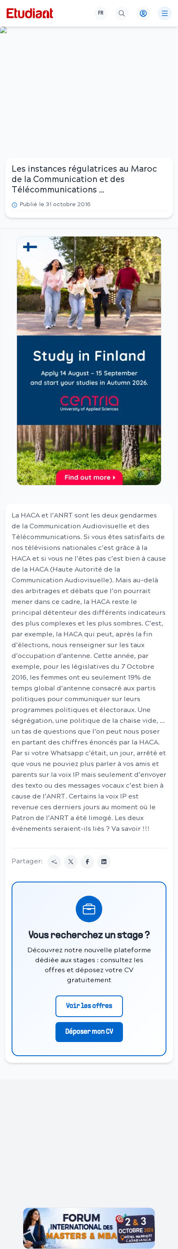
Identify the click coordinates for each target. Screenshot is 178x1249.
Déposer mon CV (89, 1032)
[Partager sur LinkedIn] (104, 861)
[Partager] (54, 861)
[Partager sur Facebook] (87, 861)
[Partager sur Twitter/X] (70, 861)
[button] (89, 360)
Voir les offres (89, 1006)
